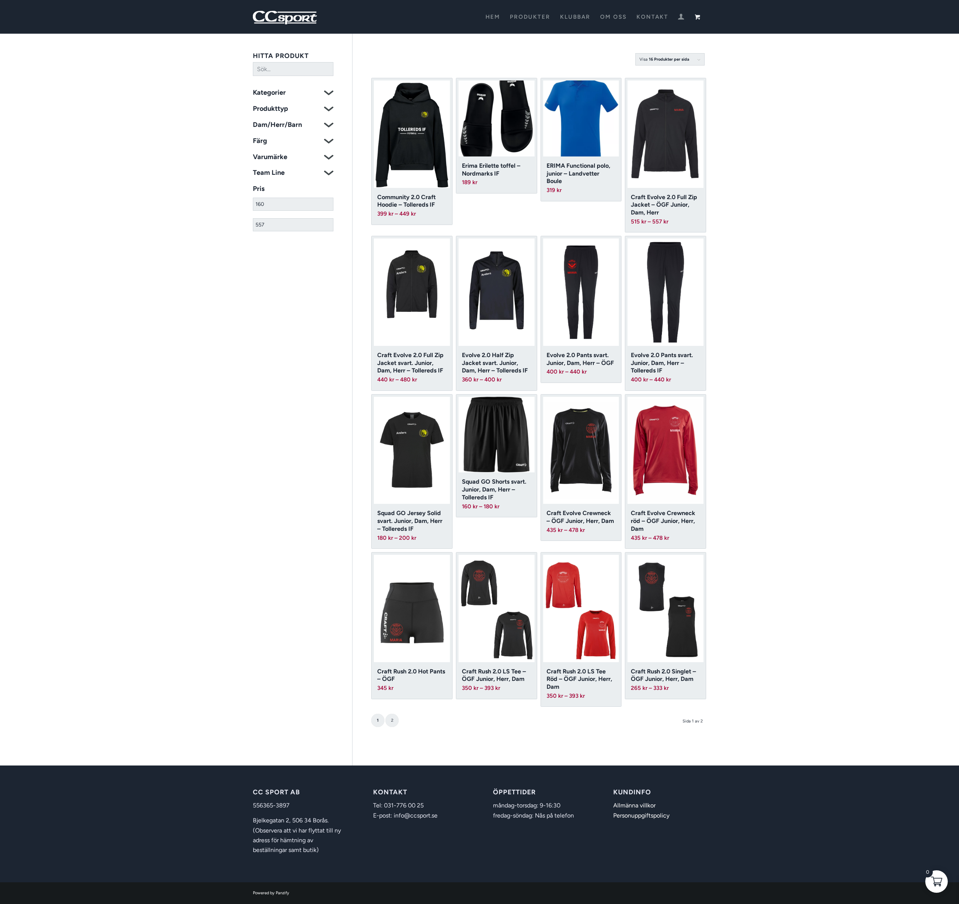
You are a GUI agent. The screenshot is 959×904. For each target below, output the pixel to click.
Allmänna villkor (634, 805)
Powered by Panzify (271, 893)
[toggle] (328, 93)
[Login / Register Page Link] (681, 17)
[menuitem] (493, 16)
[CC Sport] (285, 16)
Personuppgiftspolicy (641, 815)
